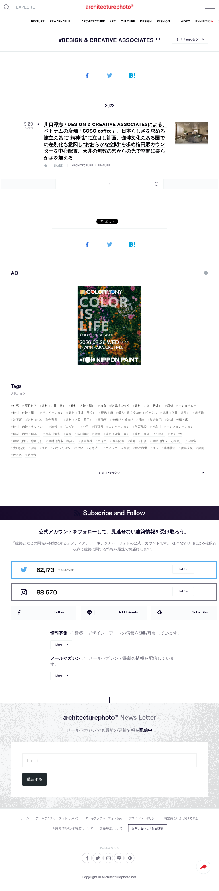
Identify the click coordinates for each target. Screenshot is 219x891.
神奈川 (156, 427)
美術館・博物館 (122, 419)
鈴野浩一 (95, 448)
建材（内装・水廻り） (28, 441)
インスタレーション (180, 427)
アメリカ (176, 434)
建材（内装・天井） (148, 406)
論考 (54, 427)
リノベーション (52, 413)
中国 (86, 427)
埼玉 (156, 448)
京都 (97, 434)
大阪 (69, 434)
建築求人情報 (120, 406)
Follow (183, 569)
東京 (103, 406)
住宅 (16, 406)
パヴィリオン (62, 448)
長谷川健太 (52, 434)
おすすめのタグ (187, 39)
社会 (144, 441)
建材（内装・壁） (83, 406)
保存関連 (118, 441)
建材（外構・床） (179, 419)
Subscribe (200, 612)
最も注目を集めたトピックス (137, 413)
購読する (34, 779)
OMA (79, 448)
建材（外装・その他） (150, 434)
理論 (142, 419)
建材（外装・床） (117, 434)
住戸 (45, 448)
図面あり (30, 406)
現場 (33, 448)
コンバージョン (119, 427)
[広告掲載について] (192, 272)
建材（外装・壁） (25, 413)
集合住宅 (156, 419)
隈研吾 (98, 427)
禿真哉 (31, 455)
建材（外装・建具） (176, 413)
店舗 (170, 406)
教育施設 (141, 427)
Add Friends (128, 612)
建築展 (17, 419)
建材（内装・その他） (167, 441)
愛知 (132, 441)
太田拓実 (19, 448)
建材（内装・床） (54, 406)
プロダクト (70, 427)
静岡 (201, 448)
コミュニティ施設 (118, 448)
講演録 (199, 413)
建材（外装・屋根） (82, 413)
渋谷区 (17, 455)
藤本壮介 (170, 448)
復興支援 (187, 448)
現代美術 (107, 413)
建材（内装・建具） (26, 434)
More (59, 645)
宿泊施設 (83, 434)
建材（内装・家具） (61, 441)
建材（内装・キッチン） (29, 427)
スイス (102, 441)
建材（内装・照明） (79, 419)
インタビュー (187, 406)
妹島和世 (141, 448)
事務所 (102, 419)
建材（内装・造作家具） (43, 419)
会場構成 (87, 441)
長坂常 (191, 441)
